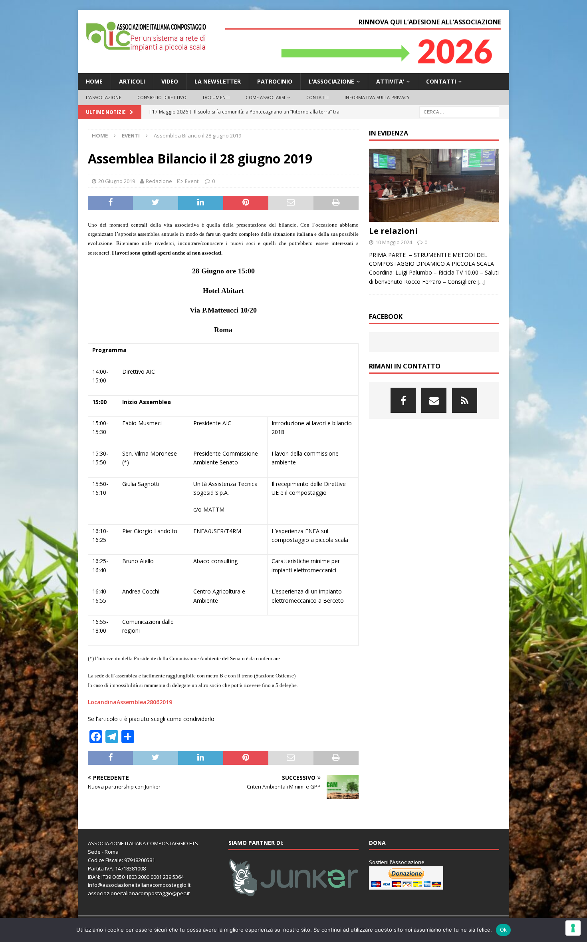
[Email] (433, 400)
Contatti (441, 81)
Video (169, 81)
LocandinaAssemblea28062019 (130, 702)
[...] (481, 281)
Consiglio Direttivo (162, 97)
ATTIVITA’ (390, 81)
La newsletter (217, 81)
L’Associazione (103, 97)
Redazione (159, 181)
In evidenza (388, 133)
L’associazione (331, 81)
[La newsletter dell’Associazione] (464, 400)
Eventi (192, 181)
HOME (94, 81)
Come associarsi (265, 97)
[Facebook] (403, 400)
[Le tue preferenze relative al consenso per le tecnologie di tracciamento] (573, 928)
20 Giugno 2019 (116, 181)
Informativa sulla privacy (377, 97)
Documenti (216, 97)
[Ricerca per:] (459, 111)
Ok (503, 929)
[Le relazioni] (434, 185)
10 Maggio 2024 (393, 242)
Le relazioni (393, 230)
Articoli (132, 81)
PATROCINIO (274, 81)
